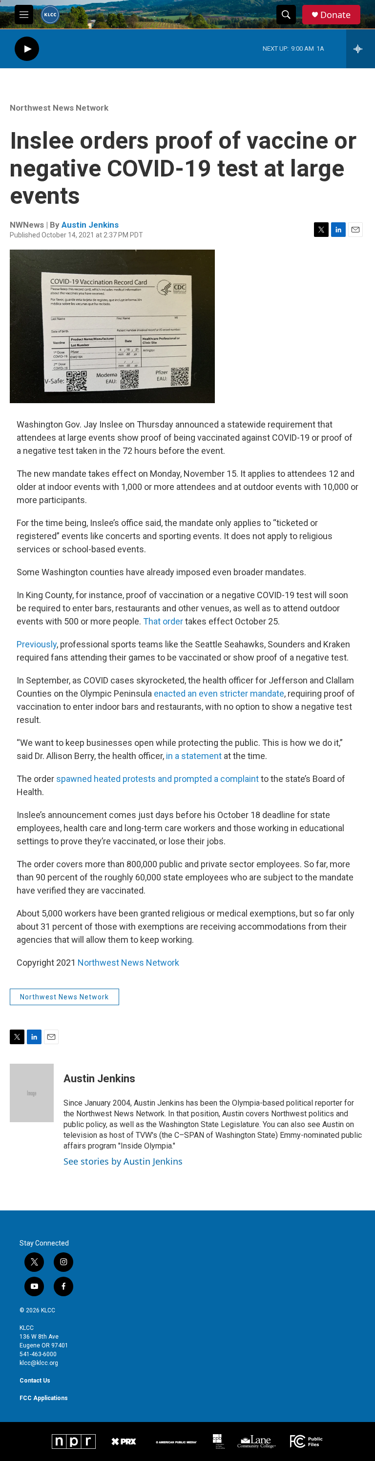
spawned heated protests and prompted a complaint (157, 779)
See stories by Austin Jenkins (123, 1161)
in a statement (194, 756)
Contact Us (35, 1380)
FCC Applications (44, 1398)
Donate (335, 15)
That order (163, 621)
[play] (27, 49)
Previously (37, 644)
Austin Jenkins (90, 225)
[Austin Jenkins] (32, 1093)
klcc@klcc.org (39, 1363)
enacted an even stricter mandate (219, 693)
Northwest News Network (59, 108)
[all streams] (360, 48)
